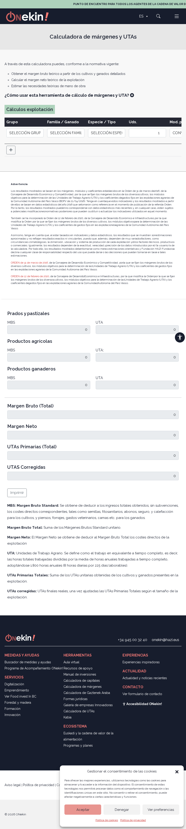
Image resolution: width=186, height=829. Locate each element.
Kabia (67, 717)
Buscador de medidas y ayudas (28, 662)
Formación (12, 709)
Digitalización (14, 684)
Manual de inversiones (80, 674)
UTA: (100, 350)
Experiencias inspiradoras (141, 662)
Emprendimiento (17, 690)
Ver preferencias (161, 810)
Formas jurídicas (76, 699)
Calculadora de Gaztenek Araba (87, 693)
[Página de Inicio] (30, 16)
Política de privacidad (133, 820)
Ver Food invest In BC (20, 696)
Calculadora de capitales (82, 680)
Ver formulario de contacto (142, 694)
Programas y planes (78, 745)
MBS (11, 322)
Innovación (12, 715)
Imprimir (17, 493)
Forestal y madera (18, 702)
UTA (99, 322)
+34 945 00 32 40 (132, 640)
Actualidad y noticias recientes (144, 678)
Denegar (122, 810)
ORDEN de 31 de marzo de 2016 (29, 262)
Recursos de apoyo (78, 668)
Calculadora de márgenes (83, 686)
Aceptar (82, 810)
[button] (177, 771)
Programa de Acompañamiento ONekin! (34, 668)
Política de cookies (106, 820)
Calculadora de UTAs (79, 711)
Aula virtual (71, 662)
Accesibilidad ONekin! (144, 704)
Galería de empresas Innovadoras (88, 705)
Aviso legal (13, 785)
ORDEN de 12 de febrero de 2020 (30, 276)
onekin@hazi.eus (165, 640)
